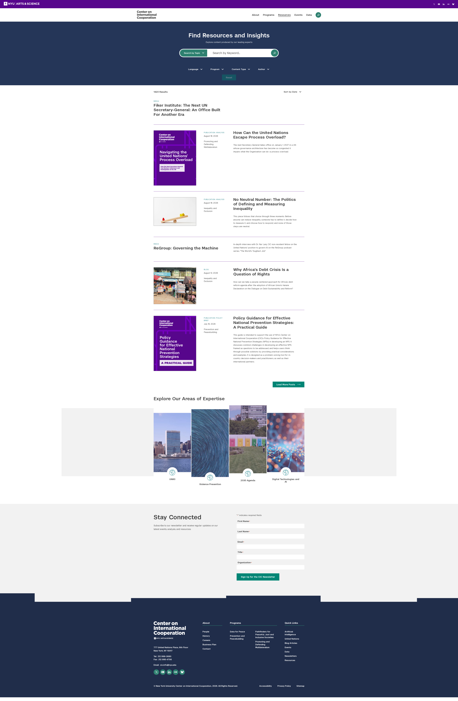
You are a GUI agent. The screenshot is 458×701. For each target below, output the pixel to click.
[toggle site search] (318, 15)
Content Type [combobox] (239, 69)
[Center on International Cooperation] (153, 15)
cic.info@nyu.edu (168, 665)
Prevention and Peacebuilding (211, 330)
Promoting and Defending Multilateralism (211, 144)
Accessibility (265, 686)
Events (298, 14)
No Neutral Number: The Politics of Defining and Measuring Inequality (264, 204)
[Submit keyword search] (274, 53)
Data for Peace (237, 631)
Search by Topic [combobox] (192, 53)
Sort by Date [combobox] (290, 92)
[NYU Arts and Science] (22, 3)
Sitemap (300, 686)
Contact (207, 649)
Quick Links (291, 622)
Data (309, 14)
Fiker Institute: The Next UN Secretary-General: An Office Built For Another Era (187, 110)
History (206, 636)
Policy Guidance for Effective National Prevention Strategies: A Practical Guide (263, 323)
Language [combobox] (193, 69)
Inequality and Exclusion (210, 209)
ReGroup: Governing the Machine (186, 248)
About (255, 14)
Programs (268, 14)
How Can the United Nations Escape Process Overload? (260, 135)
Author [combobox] (261, 69)
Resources (284, 14)
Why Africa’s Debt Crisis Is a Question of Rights (261, 272)
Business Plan (209, 644)
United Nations (292, 639)
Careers (206, 640)
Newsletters (291, 656)
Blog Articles (291, 643)
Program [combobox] (215, 69)
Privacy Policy (284, 686)
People (206, 631)
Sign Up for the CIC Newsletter (258, 577)
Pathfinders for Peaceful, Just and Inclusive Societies (264, 634)
